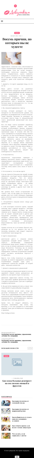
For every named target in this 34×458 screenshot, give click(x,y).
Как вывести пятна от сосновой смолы (20, 402)
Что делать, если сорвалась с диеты (19, 435)
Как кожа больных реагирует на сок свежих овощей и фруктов (17, 383)
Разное (17, 33)
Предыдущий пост (16, 334)
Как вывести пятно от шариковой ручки (20, 410)
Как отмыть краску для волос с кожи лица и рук (21, 426)
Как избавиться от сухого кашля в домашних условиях (22, 419)
